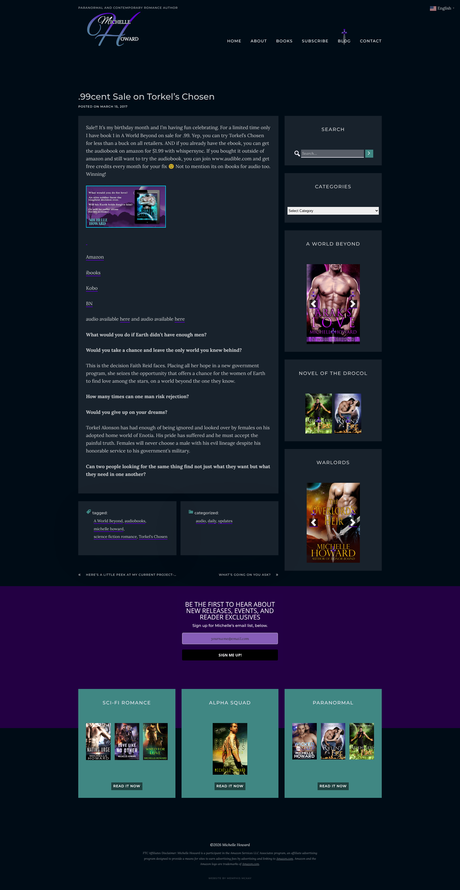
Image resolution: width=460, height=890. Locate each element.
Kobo (92, 288)
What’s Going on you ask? (245, 575)
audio (201, 520)
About (258, 41)
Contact (371, 41)
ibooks (93, 273)
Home (234, 41)
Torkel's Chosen (153, 536)
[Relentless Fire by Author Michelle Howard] (318, 414)
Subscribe (315, 41)
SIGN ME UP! (230, 655)
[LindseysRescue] (333, 304)
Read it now (126, 786)
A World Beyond (108, 520)
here (125, 319)
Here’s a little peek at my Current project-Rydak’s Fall (142, 575)
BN (89, 303)
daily (212, 520)
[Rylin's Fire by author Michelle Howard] (348, 414)
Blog (344, 41)
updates (225, 520)
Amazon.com (284, 859)
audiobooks (135, 520)
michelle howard (109, 528)
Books (284, 41)
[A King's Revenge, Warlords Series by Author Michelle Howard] (333, 523)
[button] (313, 304)
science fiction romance (115, 536)
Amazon (95, 257)
